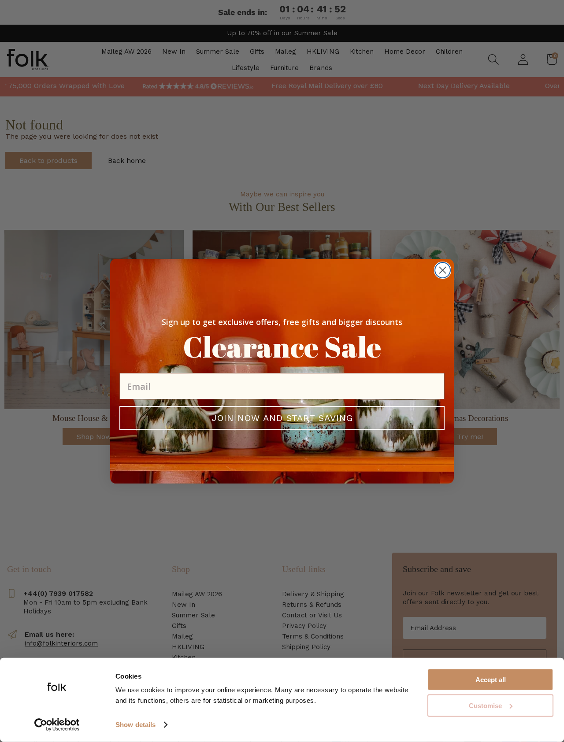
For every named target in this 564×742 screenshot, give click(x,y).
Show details (135, 724)
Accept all (490, 679)
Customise (485, 705)
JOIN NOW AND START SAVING (282, 418)
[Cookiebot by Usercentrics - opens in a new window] (57, 724)
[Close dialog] (442, 270)
